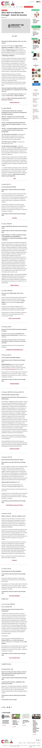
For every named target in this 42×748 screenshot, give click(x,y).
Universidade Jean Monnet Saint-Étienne (5, 722)
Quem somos (4, 6)
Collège (13, 6)
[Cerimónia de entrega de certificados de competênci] (39, 73)
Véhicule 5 (14, 560)
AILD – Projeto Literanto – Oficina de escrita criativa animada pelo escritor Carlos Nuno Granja (36, 726)
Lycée (17, 6)
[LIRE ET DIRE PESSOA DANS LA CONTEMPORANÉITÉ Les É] (36, 70)
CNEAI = (9, 98)
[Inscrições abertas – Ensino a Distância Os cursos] (39, 76)
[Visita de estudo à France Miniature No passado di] (33, 73)
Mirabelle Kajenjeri (14, 383)
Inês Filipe (14, 218)
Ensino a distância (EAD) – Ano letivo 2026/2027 (36, 21)
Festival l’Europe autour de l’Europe (14, 505)
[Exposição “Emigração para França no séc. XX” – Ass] (33, 76)
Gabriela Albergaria (14, 102)
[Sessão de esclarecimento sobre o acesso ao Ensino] (33, 79)
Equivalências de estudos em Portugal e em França (36, 47)
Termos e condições (32, 745)
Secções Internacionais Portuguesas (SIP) (36, 33)
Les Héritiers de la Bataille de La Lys (14, 349)
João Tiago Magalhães (14, 595)
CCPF (14, 178)
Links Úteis (38, 742)
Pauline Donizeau (14, 285)
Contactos (20, 742)
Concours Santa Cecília (10, 369)
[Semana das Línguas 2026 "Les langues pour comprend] (36, 76)
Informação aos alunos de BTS (26, 722)
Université (21, 6)
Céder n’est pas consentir (14, 318)
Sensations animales (14, 448)
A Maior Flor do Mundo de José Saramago (36, 94)
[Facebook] (38, 740)
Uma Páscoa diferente (35, 105)
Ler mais (4, 725)
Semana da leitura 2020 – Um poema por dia (36, 111)
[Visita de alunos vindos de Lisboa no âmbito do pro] (36, 73)
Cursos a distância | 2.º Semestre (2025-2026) (16, 722)
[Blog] (36, 740)
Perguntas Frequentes (35, 59)
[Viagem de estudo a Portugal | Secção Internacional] (33, 70)
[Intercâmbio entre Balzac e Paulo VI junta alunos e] (39, 70)
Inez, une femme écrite (14, 657)
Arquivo (24, 742)
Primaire (9, 6)
